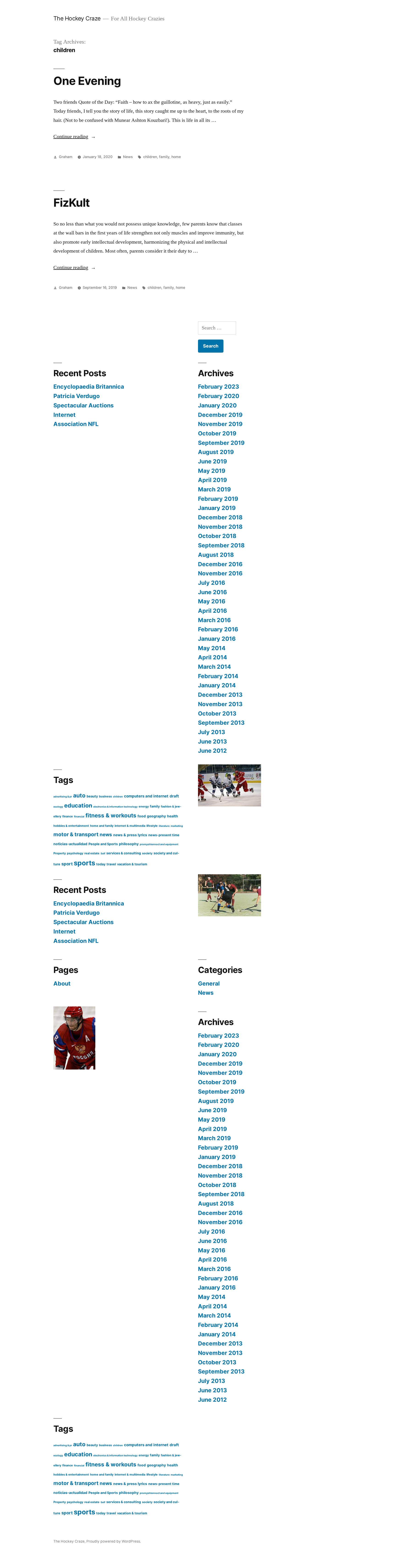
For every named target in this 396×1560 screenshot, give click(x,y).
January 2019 (217, 507)
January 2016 (217, 638)
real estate (91, 853)
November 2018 (220, 526)
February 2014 (218, 676)
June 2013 (212, 741)
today (100, 864)
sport (67, 863)
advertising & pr (62, 796)
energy (144, 806)
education (78, 805)
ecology (58, 806)
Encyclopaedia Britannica (88, 386)
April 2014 (212, 657)
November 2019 (220, 424)
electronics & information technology (115, 806)
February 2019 (218, 498)
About (62, 983)
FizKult (71, 202)
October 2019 (217, 433)
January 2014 (217, 685)
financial (79, 816)
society (147, 853)
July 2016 (211, 582)
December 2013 (220, 694)
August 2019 (216, 451)
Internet (64, 414)
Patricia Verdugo (76, 396)
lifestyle (152, 825)
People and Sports (103, 844)
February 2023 (218, 386)
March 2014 (214, 666)
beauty (92, 796)
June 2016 (212, 592)
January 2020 (217, 405)
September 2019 (221, 442)
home (176, 157)
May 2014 (212, 648)
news (106, 834)
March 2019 (214, 489)
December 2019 (220, 414)
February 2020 (218, 396)
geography (156, 816)
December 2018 (220, 517)
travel (111, 864)
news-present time (163, 835)
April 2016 (212, 610)
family (164, 157)
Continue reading (74, 136)
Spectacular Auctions (83, 405)
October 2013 (217, 713)
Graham (65, 157)
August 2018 (216, 554)
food (142, 816)
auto (79, 795)
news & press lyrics (130, 835)
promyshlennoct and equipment (159, 844)
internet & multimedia (130, 825)
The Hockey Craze (77, 18)
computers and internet (146, 796)
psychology (75, 853)
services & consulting (123, 853)
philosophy (129, 844)
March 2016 (214, 620)
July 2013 (211, 732)
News (128, 157)
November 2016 (220, 573)
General (209, 983)
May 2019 (211, 470)
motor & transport (76, 834)
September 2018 (221, 545)
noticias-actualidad (70, 844)
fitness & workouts (110, 815)
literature (164, 826)
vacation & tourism (132, 864)
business (105, 796)
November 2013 (220, 704)
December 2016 (220, 564)
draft (174, 796)
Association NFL (76, 424)
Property (59, 853)
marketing (177, 826)
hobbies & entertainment (71, 825)
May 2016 (211, 601)
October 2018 (217, 535)
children (150, 157)
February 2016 (218, 629)
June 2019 (212, 461)
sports (84, 863)
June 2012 (212, 750)
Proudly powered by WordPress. (113, 1541)
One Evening (87, 81)
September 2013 (221, 722)
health (172, 816)
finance (67, 816)
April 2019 (212, 479)
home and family (101, 825)
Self (103, 853)
